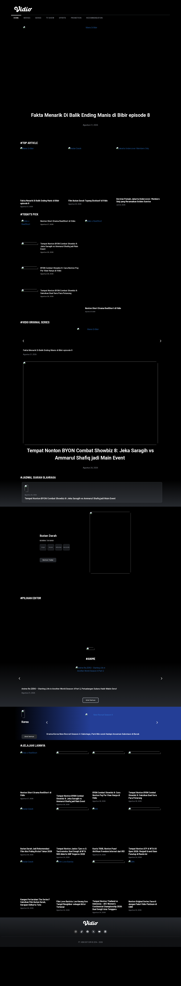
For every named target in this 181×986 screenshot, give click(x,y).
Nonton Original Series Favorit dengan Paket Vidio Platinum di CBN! (143, 904)
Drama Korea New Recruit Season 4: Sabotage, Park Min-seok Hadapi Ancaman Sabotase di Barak (93, 734)
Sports (62, 18)
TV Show (50, 18)
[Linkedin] (105, 932)
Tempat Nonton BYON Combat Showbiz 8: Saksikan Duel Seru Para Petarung (59, 291)
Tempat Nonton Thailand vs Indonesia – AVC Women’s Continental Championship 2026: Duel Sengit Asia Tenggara (107, 905)
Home (16, 18)
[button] (23, 341)
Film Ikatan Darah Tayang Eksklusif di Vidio (88, 200)
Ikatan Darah (48, 535)
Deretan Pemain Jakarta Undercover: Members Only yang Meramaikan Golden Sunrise (138, 200)
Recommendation (94, 18)
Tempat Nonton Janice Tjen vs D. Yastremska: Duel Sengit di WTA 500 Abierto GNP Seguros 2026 (71, 851)
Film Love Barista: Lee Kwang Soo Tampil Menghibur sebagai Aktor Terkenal (72, 904)
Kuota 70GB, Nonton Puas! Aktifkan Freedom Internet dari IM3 (108, 850)
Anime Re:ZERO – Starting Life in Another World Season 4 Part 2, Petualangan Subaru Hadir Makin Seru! (69, 689)
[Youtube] (99, 932)
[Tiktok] (82, 932)
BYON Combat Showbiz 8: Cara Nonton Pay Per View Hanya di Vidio (59, 269)
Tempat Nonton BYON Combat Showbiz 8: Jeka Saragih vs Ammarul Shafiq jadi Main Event (59, 246)
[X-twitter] (93, 932)
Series (38, 18)
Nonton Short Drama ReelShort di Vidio (57, 221)
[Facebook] (88, 932)
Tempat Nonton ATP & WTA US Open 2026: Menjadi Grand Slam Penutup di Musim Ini (143, 851)
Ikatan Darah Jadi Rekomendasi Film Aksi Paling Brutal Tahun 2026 (36, 850)
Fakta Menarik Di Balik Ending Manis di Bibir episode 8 (90, 115)
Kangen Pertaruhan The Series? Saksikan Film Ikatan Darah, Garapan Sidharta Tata (35, 902)
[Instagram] (76, 932)
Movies (27, 18)
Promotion (76, 18)
